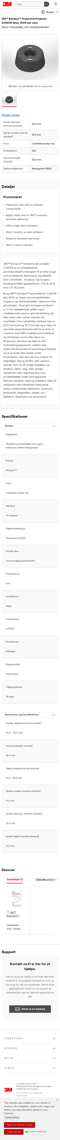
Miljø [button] (8, 1058)
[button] (36, 1132)
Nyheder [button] (10, 1048)
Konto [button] (50, 12)
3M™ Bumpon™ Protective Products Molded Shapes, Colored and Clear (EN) (17, 914)
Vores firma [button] (13, 1038)
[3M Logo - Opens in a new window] (7, 4)
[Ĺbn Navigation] (55, 4)
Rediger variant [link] (11, 115)
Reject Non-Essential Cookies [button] (19, 1125)
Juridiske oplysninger (26, 1084)
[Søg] (46, 4)
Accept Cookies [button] (14, 1132)
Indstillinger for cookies (27, 1089)
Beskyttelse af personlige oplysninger (33, 1086)
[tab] (15, 879)
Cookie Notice (12, 1117)
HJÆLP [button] (9, 1068)
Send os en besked (33, 1009)
